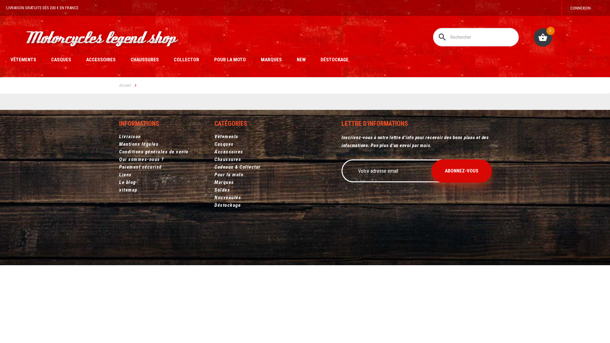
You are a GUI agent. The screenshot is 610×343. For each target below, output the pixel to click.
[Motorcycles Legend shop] (103, 40)
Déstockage (335, 60)
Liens (125, 175)
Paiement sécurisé (140, 167)
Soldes (222, 190)
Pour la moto (230, 60)
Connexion (580, 8)
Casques (61, 60)
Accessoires (101, 60)
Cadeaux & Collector (237, 167)
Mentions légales (139, 144)
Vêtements (23, 60)
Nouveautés (227, 197)
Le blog (127, 182)
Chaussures (145, 60)
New (301, 60)
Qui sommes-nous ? (141, 159)
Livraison (130, 136)
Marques (271, 60)
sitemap (128, 190)
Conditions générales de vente (154, 152)
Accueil (125, 85)
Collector (186, 60)
